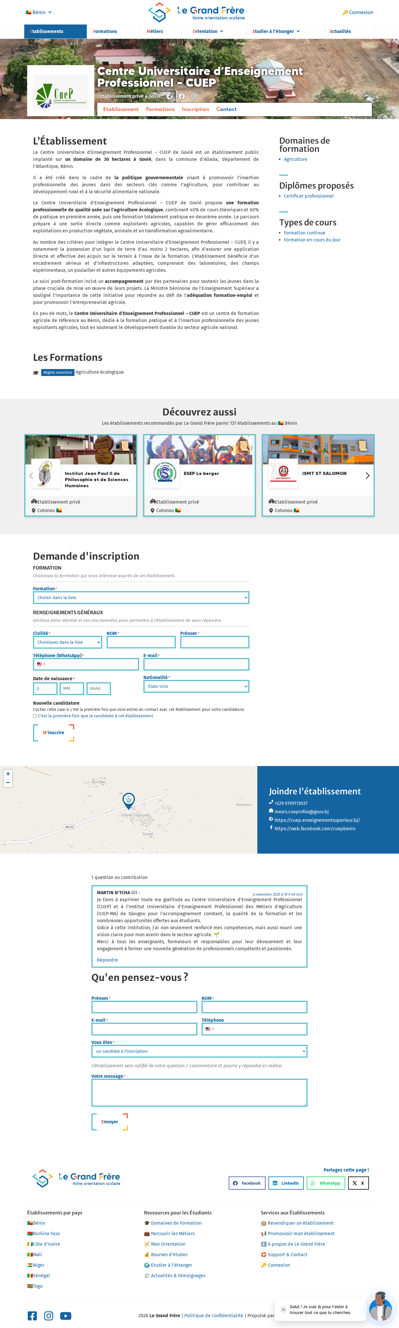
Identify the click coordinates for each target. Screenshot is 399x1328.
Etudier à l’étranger (273, 31)
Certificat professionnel (309, 196)
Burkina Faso (43, 1233)
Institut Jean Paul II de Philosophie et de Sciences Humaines (97, 479)
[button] (129, 801)
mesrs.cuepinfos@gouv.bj (302, 811)
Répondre (107, 960)
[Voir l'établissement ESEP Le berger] (164, 473)
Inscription (195, 109)
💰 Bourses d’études (166, 1254)
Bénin (36, 12)
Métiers (155, 31)
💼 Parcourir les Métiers (169, 1233)
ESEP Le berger (201, 473)
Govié (155, 96)
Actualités (340, 31)
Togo (35, 1286)
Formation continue (304, 233)
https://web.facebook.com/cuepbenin (315, 828)
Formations (105, 31)
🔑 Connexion (357, 12)
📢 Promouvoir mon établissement (298, 1233)
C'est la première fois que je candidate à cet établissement (95, 716)
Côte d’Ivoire (43, 1244)
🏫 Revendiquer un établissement (297, 1223)
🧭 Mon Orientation (164, 1244)
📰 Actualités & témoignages (174, 1275)
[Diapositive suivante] (368, 476)
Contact (226, 109)
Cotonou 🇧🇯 (49, 510)
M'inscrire (53, 732)
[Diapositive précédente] (31, 476)
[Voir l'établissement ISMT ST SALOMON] (283, 473)
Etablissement (121, 109)
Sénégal (38, 1275)
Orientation (205, 31)
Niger (35, 1265)
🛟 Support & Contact (284, 1254)
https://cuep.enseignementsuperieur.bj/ (317, 820)
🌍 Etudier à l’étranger (168, 1265)
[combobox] (40, 664)
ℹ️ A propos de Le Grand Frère (293, 1244)
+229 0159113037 (291, 803)
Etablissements (46, 31)
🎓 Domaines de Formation (173, 1223)
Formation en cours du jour (312, 240)
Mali (34, 1254)
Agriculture (295, 159)
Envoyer (109, 1122)
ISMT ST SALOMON (324, 473)
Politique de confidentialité (213, 1315)
